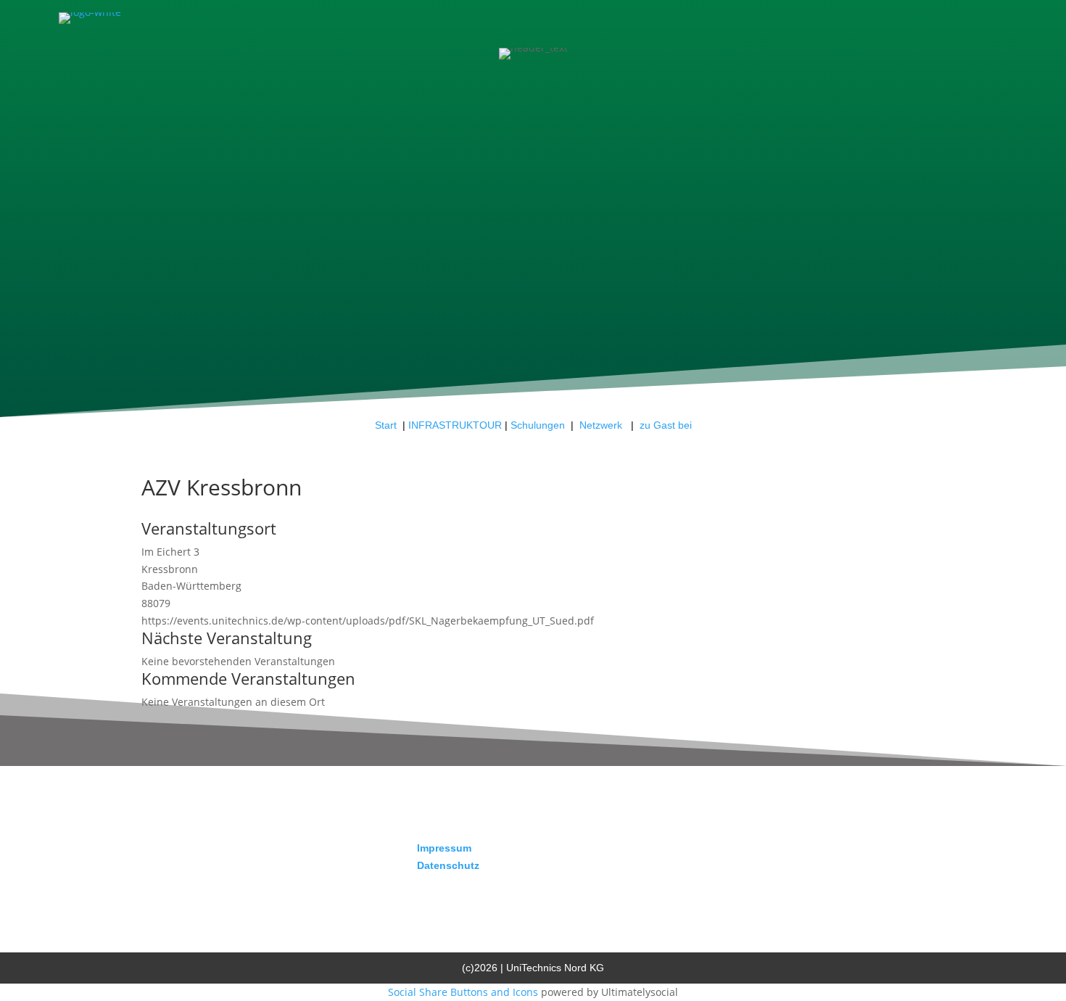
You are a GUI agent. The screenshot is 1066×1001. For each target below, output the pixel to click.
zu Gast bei (666, 425)
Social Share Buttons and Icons (463, 992)
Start (386, 425)
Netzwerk (602, 425)
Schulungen (538, 425)
